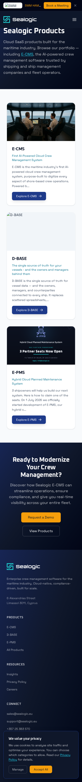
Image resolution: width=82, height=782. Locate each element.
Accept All (41, 769)
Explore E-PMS (26, 420)
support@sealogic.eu (22, 721)
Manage (18, 769)
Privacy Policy (16, 682)
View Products (41, 531)
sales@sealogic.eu (20, 714)
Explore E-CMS (26, 196)
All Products (15, 650)
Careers (12, 689)
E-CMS (27, 54)
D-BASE (12, 635)
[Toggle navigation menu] (74, 19)
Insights (12, 674)
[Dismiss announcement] (75, 5)
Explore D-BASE (27, 310)
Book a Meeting (57, 5)
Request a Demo (41, 517)
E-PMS (11, 642)
